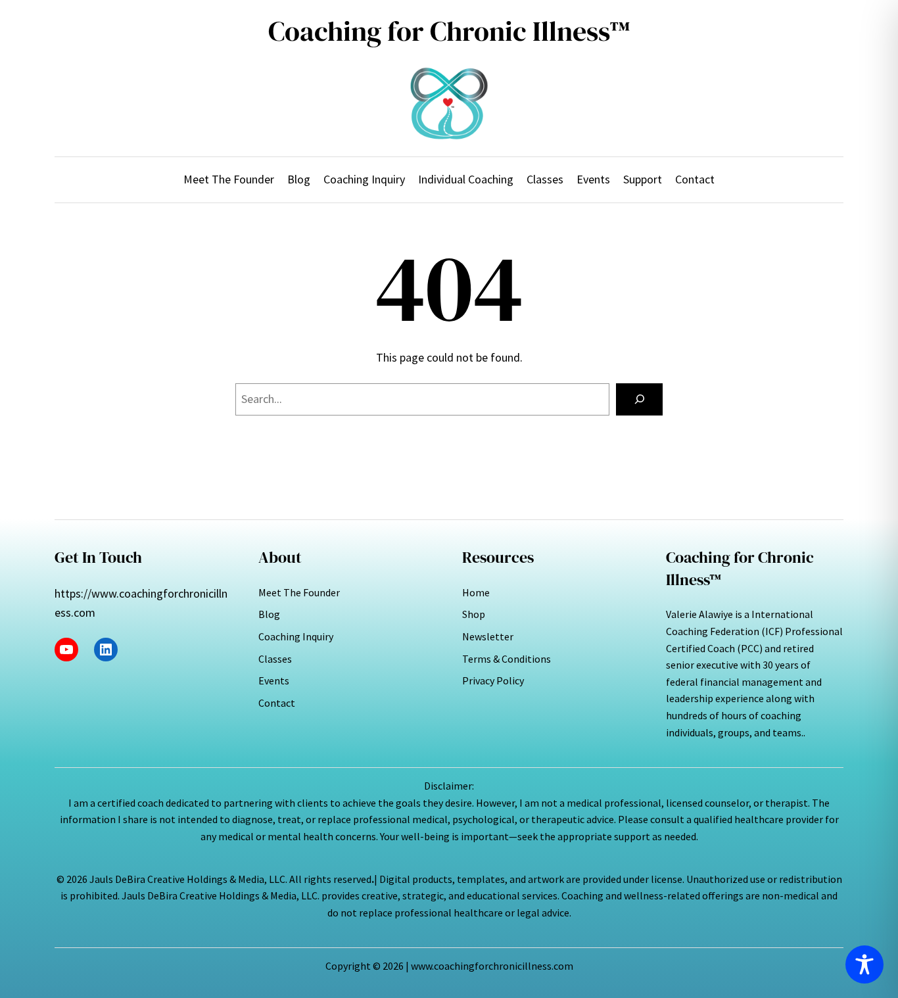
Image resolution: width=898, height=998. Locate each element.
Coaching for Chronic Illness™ (449, 31)
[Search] (639, 399)
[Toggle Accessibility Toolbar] (864, 964)
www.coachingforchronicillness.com (492, 965)
